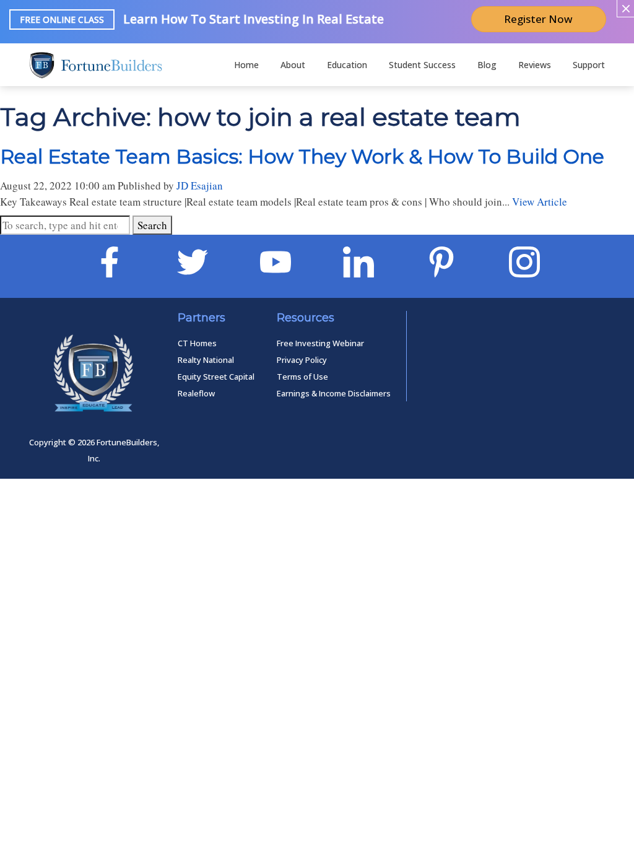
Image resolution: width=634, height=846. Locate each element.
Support (589, 65)
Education (347, 65)
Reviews (534, 65)
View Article (539, 201)
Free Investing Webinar (320, 343)
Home (246, 65)
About (292, 65)
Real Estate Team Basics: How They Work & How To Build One (302, 156)
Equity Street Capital (216, 376)
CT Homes (197, 343)
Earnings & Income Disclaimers (334, 393)
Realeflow (196, 393)
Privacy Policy (302, 359)
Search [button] (152, 225)
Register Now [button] (538, 19)
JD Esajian (199, 185)
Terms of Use (302, 376)
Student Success (422, 65)
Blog (487, 65)
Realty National (206, 359)
